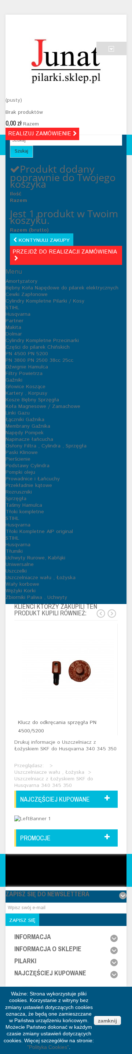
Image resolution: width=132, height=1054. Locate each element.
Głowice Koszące (25, 386)
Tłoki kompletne (25, 511)
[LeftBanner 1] (32, 818)
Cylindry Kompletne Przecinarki (42, 340)
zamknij (107, 1021)
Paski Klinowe (22, 452)
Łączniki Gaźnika (25, 419)
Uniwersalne (20, 564)
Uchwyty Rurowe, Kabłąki (35, 558)
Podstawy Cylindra (28, 465)
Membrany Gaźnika (28, 426)
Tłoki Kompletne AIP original (39, 531)
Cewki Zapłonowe (27, 294)
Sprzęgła (16, 498)
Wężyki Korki (21, 590)
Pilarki (25, 960)
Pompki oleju (20, 472)
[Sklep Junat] (66, 61)
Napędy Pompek (25, 432)
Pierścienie (18, 459)
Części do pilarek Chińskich (38, 347)
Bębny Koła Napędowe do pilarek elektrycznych (62, 288)
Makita (13, 327)
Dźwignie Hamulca (27, 367)
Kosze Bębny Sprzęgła (32, 400)
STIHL (12, 307)
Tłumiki (14, 551)
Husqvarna (18, 314)
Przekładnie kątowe (29, 485)
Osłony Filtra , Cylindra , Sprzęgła (46, 446)
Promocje (35, 838)
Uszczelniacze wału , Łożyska (41, 577)
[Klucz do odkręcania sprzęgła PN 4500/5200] (68, 669)
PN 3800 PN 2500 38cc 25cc (39, 360)
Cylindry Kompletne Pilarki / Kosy (45, 301)
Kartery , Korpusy (26, 393)
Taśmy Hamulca (24, 505)
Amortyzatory (21, 281)
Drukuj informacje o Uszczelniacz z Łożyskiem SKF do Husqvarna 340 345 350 (65, 746)
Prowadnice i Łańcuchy (33, 479)
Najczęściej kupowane (55, 799)
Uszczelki (16, 571)
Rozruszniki (19, 492)
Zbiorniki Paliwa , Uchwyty (36, 597)
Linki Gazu (18, 413)
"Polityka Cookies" (48, 1047)
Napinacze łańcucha (29, 439)
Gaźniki (14, 380)
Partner (14, 321)
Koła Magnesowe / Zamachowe (43, 406)
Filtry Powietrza (24, 373)
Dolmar (14, 334)
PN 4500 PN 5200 (27, 353)
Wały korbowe (22, 584)
